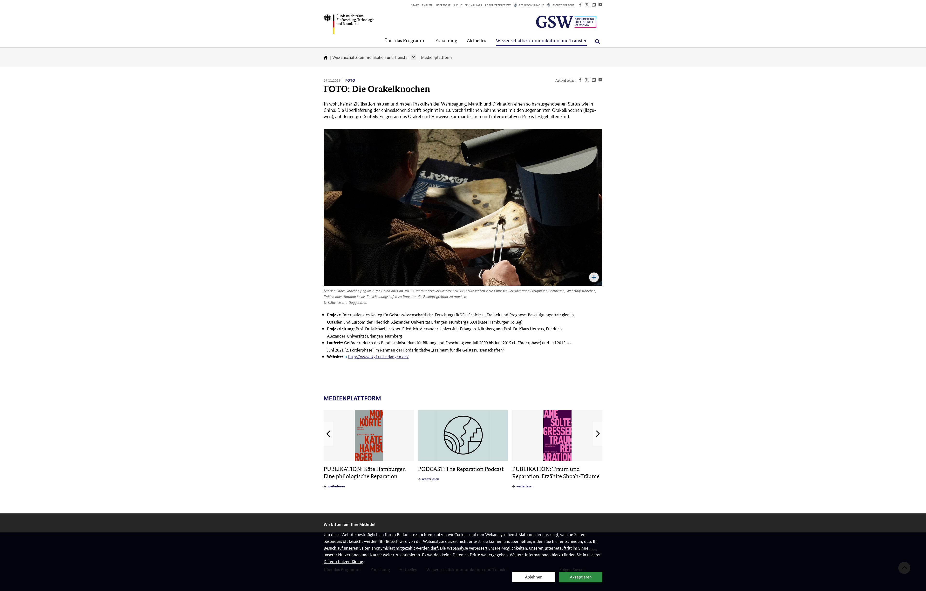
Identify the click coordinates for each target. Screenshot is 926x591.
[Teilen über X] (587, 5)
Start (415, 5)
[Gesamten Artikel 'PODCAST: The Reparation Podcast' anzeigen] (463, 435)
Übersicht (443, 5)
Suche (457, 5)
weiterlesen (336, 486)
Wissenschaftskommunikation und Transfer (370, 57)
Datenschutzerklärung (343, 561)
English (427, 5)
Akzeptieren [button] (581, 576)
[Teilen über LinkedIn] (594, 5)
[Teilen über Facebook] (580, 5)
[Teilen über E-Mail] (600, 5)
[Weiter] (597, 434)
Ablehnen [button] (534, 576)
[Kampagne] (554, 22)
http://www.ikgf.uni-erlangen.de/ (378, 356)
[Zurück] (328, 434)
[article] (369, 449)
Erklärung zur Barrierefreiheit (488, 5)
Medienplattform (436, 57)
